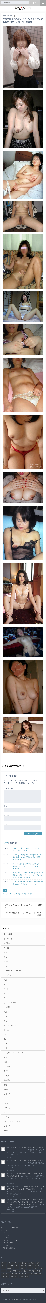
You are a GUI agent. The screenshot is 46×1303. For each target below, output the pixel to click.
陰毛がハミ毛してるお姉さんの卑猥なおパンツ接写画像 (23, 906)
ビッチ (7, 894)
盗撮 (5, 1085)
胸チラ (6, 1071)
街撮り (6, 1089)
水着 (5, 1057)
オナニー (7, 1030)
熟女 (31, 894)
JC (5, 1263)
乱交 (5, 1012)
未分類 (6, 1130)
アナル (6, 989)
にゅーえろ (5, 1230)
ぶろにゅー (5, 1238)
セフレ (37, 1265)
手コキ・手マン (10, 1025)
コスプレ (7, 1076)
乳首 (25, 1271)
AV (2, 1263)
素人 (16, 1276)
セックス (30, 1265)
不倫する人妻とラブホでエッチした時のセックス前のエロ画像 (28, 849)
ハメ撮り (7, 1007)
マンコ (4, 1271)
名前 (5, 806)
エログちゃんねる (7, 1243)
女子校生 (7, 943)
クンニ (6, 1016)
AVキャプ (7, 1117)
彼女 (31, 1274)
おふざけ (7, 1098)
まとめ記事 (8, 934)
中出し (20, 1271)
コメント (8, 788)
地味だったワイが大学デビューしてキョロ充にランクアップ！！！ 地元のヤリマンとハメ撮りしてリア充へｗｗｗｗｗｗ (25, 1202)
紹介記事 (7, 1126)
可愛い (39, 1271)
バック (17, 1268)
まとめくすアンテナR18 (9, 1240)
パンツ (30, 1268)
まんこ (6, 984)
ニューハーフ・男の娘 (12, 970)
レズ (5, 1044)
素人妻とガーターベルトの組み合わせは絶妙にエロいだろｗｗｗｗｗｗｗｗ (28, 883)
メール (6, 815)
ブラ (40, 1268)
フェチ (6, 1112)
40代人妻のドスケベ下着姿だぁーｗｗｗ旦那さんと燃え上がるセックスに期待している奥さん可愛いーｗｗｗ (28, 875)
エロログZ (4, 1245)
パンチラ (7, 1066)
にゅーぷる (5, 1233)
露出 (5, 1039)
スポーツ (7, 1108)
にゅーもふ (5, 1235)
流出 (3, 1276)
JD (9, 1263)
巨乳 (26, 1274)
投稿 (35, 1274)
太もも (6, 993)
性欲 (25, 894)
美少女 (6, 948)
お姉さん (32, 1263)
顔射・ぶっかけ (10, 1002)
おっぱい (7, 975)
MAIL (34, 3)
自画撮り (7, 1080)
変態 (3, 1274)
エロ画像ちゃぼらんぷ (9, 1248)
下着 (5, 1062)
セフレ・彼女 (9, 938)
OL (16, 1263)
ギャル (6, 961)
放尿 (5, 1048)
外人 (5, 966)
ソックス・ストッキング (13, 1053)
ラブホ (9, 1271)
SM (5, 1034)
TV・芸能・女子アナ (12, 1121)
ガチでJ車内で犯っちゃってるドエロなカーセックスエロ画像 (22, 914)
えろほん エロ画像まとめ (9, 1228)
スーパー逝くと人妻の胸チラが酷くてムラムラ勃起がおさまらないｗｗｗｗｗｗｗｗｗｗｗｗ (28, 866)
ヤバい (6, 1103)
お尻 (5, 980)
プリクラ (7, 1094)
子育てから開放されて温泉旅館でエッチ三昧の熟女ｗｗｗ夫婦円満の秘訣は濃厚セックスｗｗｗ (28, 857)
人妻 (5, 843)
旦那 (40, 1274)
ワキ (5, 998)
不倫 (13, 894)
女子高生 (14, 1274)
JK (12, 1263)
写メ (33, 1271)
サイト (6, 824)
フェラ (6, 1021)
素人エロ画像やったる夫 (17, 1299)
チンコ (4, 1268)
